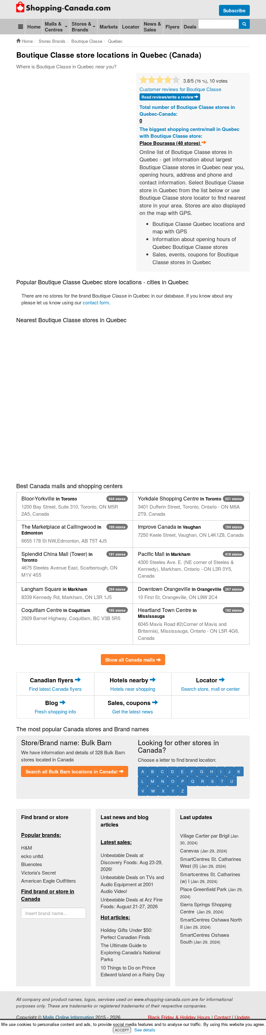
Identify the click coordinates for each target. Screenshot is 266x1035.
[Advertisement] (134, 92)
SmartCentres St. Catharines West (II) (210, 862)
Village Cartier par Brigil (209, 839)
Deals (190, 26)
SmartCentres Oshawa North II (211, 923)
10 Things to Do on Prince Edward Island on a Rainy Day (133, 971)
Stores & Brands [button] (81, 26)
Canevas (203, 850)
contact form (96, 302)
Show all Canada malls (130, 659)
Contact (222, 1017)
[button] (20, 26)
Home (34, 26)
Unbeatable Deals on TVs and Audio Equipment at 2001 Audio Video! (132, 884)
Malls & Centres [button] (54, 26)
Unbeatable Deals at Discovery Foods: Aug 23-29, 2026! (132, 862)
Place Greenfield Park (211, 892)
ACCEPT (122, 1029)
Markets (109, 26)
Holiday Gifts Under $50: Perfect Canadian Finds (126, 933)
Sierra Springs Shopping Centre (205, 907)
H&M (26, 847)
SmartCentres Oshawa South (204, 938)
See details (144, 1030)
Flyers (172, 26)
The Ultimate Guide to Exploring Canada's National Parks (130, 952)
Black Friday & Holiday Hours (179, 1017)
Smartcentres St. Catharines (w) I (210, 877)
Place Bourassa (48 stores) (170, 143)
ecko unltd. (32, 856)
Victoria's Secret (38, 872)
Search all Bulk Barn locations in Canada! (72, 771)
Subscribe (234, 10)
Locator (130, 26)
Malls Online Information (68, 1017)
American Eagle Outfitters (48, 880)
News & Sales (152, 26)
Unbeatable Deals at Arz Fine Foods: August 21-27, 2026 (132, 903)
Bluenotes (31, 864)
